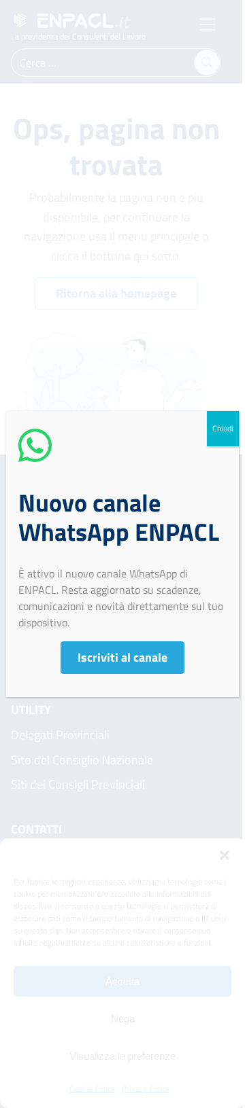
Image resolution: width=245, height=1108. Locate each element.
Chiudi (222, 428)
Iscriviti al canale (122, 657)
